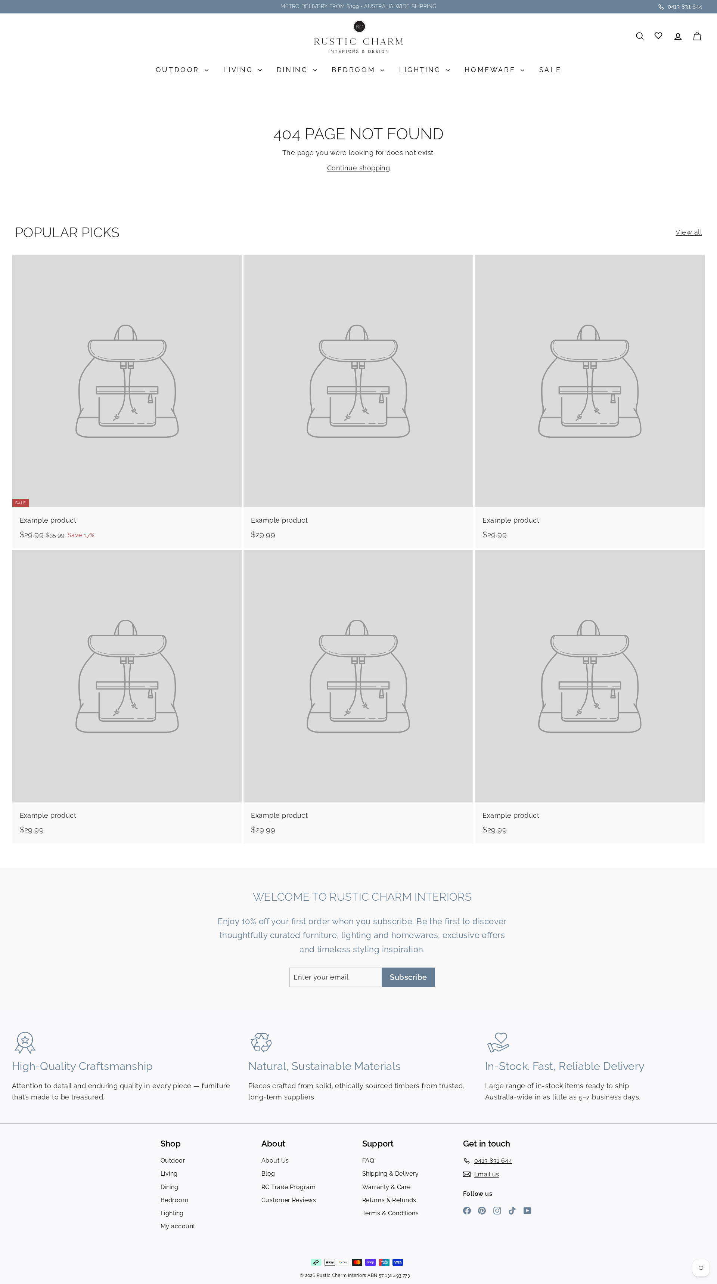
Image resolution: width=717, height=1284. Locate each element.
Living (239, 70)
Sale (550, 70)
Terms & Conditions (390, 1213)
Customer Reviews (288, 1200)
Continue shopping (358, 168)
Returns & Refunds (389, 1200)
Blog (268, 1173)
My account (178, 1226)
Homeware (491, 70)
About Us (275, 1160)
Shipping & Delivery (390, 1173)
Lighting (421, 70)
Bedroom (355, 70)
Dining (294, 70)
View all (689, 232)
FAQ (368, 1160)
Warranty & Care (386, 1187)
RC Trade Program (288, 1187)
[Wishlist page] (658, 36)
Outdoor (179, 70)
